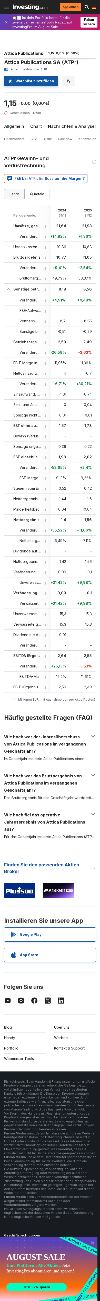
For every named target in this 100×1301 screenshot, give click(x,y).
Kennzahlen (87, 139)
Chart (36, 126)
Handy (9, 1037)
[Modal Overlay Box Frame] (48, 1269)
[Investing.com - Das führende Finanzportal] (30, 7)
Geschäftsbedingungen (22, 1235)
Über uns (61, 1027)
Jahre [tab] (14, 194)
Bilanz (47, 139)
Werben (61, 1037)
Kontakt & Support (69, 1048)
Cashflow (65, 139)
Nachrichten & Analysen (72, 126)
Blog (8, 1027)
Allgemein (14, 126)
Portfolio (11, 1048)
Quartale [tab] (37, 194)
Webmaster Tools (19, 1058)
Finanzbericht (14, 139)
